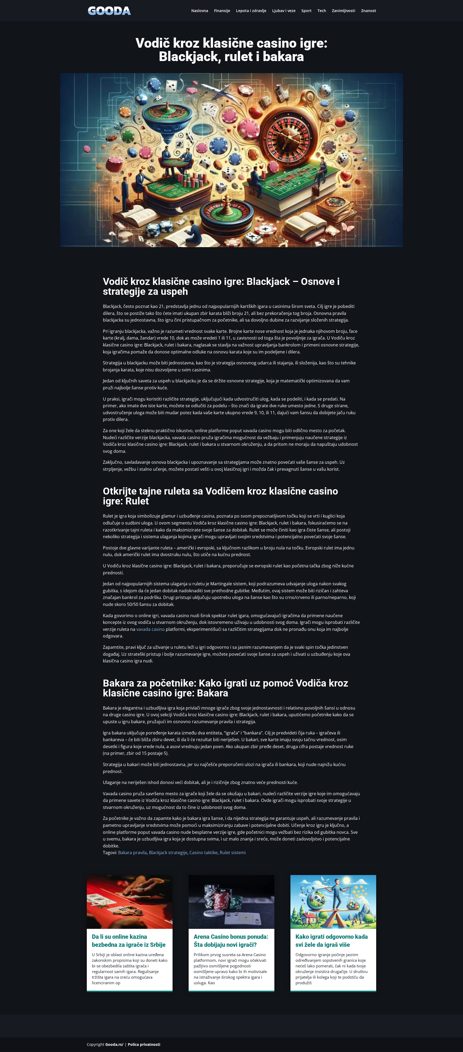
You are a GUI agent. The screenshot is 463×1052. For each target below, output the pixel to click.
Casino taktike (203, 852)
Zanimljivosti (343, 11)
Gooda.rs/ (114, 1044)
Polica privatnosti (144, 1044)
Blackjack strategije (168, 852)
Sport (306, 11)
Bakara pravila (132, 852)
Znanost (368, 11)
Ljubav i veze (284, 11)
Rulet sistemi (233, 852)
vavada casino (150, 629)
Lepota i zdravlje (251, 11)
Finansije (222, 11)
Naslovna (199, 11)
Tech (322, 11)
